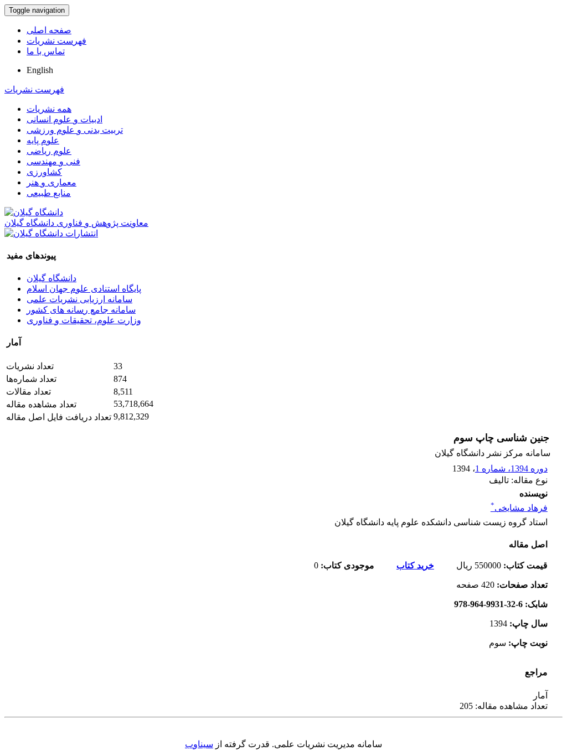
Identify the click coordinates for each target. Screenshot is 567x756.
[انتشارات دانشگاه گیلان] (51, 233)
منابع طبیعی (49, 193)
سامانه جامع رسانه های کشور (81, 309)
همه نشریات (49, 108)
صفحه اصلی (49, 30)
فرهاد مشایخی (519, 507)
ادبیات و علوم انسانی (64, 119)
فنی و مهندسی (53, 161)
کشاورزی (44, 172)
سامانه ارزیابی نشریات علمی (79, 299)
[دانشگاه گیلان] (33, 212)
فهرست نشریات (56, 40)
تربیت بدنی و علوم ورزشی (75, 129)
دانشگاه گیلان (51, 278)
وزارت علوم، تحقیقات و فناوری (84, 320)
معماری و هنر (51, 182)
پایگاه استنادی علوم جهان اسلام (84, 288)
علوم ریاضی (49, 151)
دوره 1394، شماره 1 (511, 468)
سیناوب (199, 744)
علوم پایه (43, 140)
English (40, 70)
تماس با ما (46, 51)
